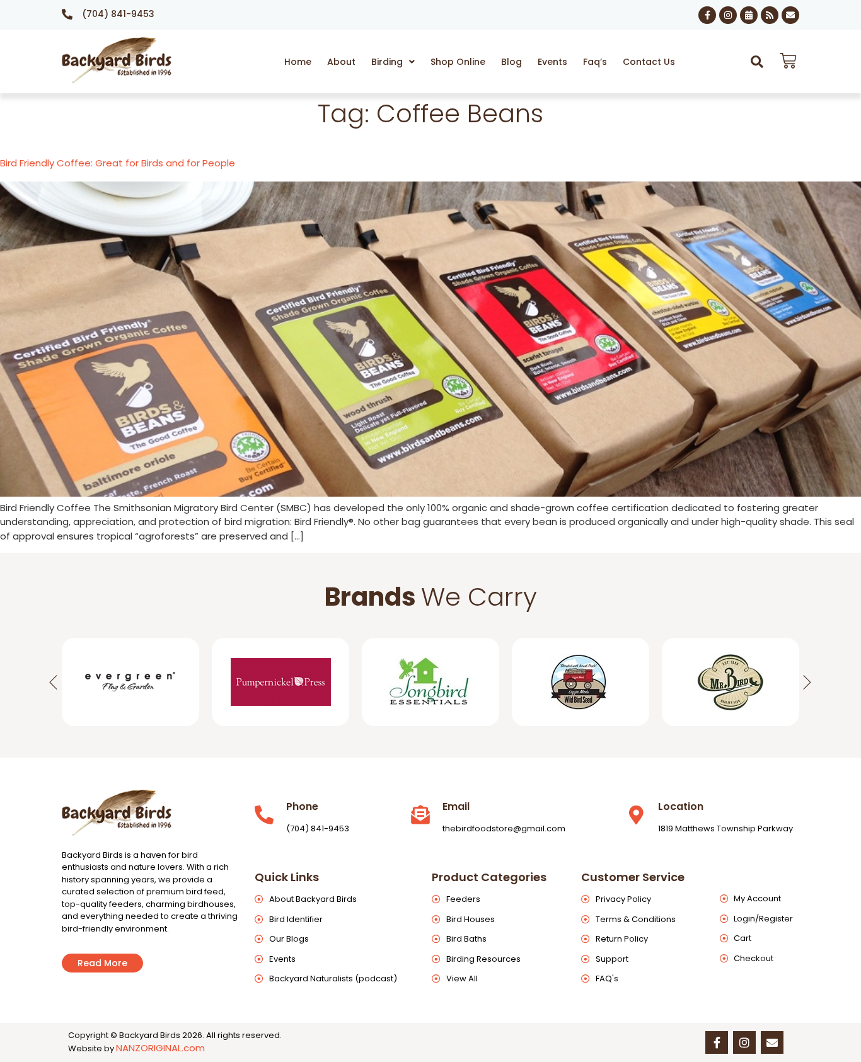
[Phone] (264, 814)
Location (680, 806)
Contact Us (649, 61)
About (341, 61)
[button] (393, 62)
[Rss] (769, 15)
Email (456, 806)
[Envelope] (790, 15)
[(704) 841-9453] (67, 14)
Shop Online (457, 61)
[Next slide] (807, 682)
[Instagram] (728, 15)
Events (552, 61)
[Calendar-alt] (749, 15)
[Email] (420, 814)
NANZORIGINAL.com (160, 1047)
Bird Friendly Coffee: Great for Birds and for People (117, 163)
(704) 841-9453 (118, 14)
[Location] (636, 814)
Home (297, 61)
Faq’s (595, 61)
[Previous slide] (53, 682)
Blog (511, 61)
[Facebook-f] (707, 15)
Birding (387, 61)
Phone (302, 806)
